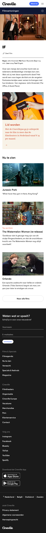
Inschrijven (8, 342)
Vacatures (6, 403)
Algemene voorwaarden (13, 515)
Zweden (40, 497)
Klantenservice (9, 417)
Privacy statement (10, 510)
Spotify (5, 460)
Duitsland (29, 497)
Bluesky (5, 446)
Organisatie (7, 394)
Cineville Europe (9, 399)
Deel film (8, 53)
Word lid (34, 4)
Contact (6, 422)
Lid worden (12, 125)
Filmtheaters (8, 389)
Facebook (6, 441)
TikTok (5, 450)
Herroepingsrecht (10, 519)
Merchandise (8, 408)
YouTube (6, 455)
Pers (4, 413)
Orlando (6, 278)
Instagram (7, 436)
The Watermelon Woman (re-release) (22, 231)
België (19, 497)
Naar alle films (23, 298)
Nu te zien (6, 361)
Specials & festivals (10, 370)
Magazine (6, 375)
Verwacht (6, 365)
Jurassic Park (9, 189)
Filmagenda (7, 356)
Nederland (9, 497)
